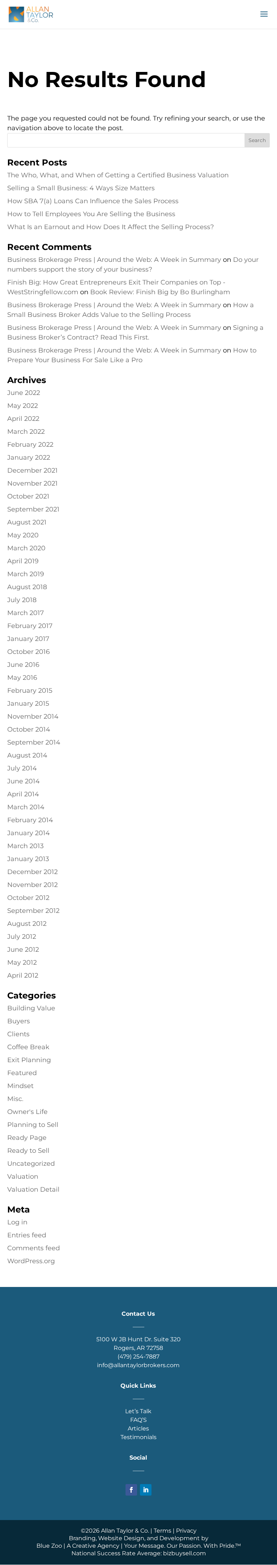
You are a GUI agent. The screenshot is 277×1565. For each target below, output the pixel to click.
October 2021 (28, 496)
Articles (138, 1428)
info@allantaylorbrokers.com (138, 1365)
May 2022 (22, 406)
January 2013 (28, 859)
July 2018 (21, 600)
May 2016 (22, 678)
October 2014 (28, 729)
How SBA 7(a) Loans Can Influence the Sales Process (93, 201)
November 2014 (32, 716)
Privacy (186, 1530)
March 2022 (26, 432)
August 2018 (27, 587)
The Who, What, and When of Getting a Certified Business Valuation (118, 175)
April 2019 (23, 561)
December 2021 (32, 470)
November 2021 (32, 483)
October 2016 (28, 652)
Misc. (15, 1099)
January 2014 (28, 833)
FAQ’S (138, 1419)
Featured (22, 1073)
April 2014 (23, 794)
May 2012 (22, 962)
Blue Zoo (49, 1545)
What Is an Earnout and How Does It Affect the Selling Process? (110, 227)
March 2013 (25, 846)
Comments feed (33, 1248)
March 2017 (25, 613)
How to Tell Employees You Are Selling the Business (91, 214)
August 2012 (27, 924)
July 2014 (22, 768)
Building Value (31, 1008)
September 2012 (33, 911)
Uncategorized (31, 1164)
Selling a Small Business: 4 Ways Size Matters (81, 188)
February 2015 (29, 691)
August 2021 (27, 522)
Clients (18, 1034)
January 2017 (28, 639)
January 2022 (28, 457)
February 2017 (30, 626)
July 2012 (21, 937)
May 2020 (23, 535)
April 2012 (22, 975)
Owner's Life (27, 1112)
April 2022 (23, 419)
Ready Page (27, 1138)
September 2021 (33, 509)
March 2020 (26, 548)
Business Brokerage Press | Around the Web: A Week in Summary (114, 260)
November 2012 (32, 885)
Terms (162, 1530)
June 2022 (23, 393)
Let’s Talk (138, 1411)
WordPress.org (31, 1261)
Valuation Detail (33, 1189)
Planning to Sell (32, 1125)
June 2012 (23, 950)
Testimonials (138, 1437)
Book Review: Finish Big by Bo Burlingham (160, 292)
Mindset (20, 1086)
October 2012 (28, 898)
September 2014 (33, 742)
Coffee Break (28, 1047)
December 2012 (32, 872)
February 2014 (30, 820)
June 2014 (23, 781)
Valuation (22, 1176)
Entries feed (26, 1235)
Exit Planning (29, 1060)
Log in (17, 1222)
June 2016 (23, 665)
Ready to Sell (28, 1151)
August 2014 (27, 755)
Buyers (18, 1021)
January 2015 (28, 704)
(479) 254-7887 (138, 1356)
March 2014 (25, 807)
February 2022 (30, 445)
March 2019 (25, 574)
